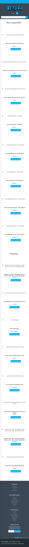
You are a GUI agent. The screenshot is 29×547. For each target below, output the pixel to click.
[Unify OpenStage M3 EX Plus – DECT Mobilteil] (14, 199)
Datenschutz (14, 499)
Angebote (14, 512)
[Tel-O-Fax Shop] (14, 8)
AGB (15, 498)
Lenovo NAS (14, 517)
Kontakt (14, 486)
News (14, 505)
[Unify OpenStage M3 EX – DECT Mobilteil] (14, 145)
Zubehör (14, 520)
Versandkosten (14, 501)
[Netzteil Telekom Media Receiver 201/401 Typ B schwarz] (14, 403)
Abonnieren (17, 531)
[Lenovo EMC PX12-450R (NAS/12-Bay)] (14, 376)
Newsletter (14, 503)
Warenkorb (14, 487)
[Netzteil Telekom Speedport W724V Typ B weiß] (14, 89)
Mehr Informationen (16, 49)
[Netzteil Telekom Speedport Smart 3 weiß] (14, 347)
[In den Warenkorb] (9, 49)
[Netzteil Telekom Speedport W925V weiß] (14, 35)
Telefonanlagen (14, 516)
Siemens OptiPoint (14, 514)
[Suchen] (26, 17)
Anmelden (13, 13)
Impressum (14, 497)
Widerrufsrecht (14, 502)
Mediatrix (14, 518)
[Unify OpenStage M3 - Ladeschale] (14, 116)
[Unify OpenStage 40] (14, 320)
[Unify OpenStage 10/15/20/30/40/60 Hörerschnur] (14, 293)
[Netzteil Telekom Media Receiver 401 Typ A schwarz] (14, 62)
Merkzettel (14, 490)
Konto (14, 489)
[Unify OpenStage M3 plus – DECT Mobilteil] (14, 226)
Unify (14, 513)
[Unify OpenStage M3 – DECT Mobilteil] (14, 172)
